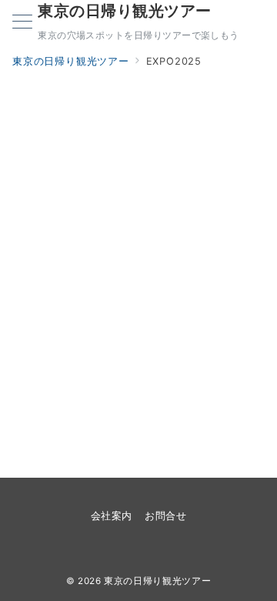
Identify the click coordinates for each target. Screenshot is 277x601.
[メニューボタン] (22, 23)
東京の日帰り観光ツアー (125, 10)
